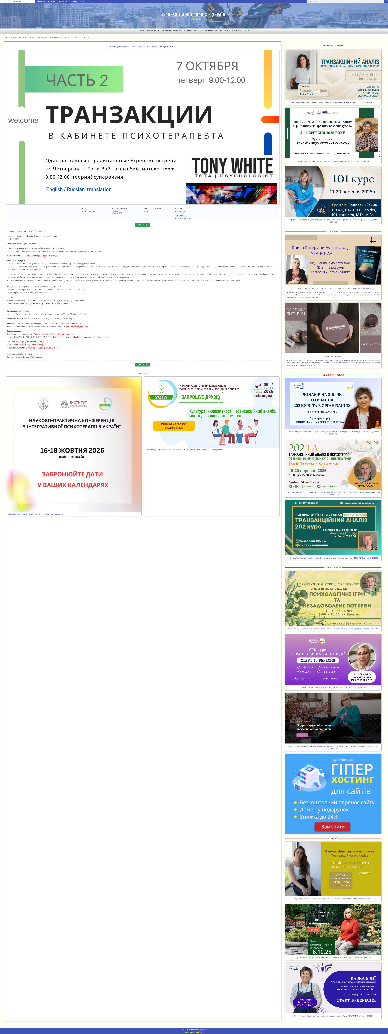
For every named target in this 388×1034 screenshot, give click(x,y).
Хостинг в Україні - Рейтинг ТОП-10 (194, 1032)
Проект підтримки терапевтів (235, 30)
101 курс (147, 30)
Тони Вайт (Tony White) (88, 211)
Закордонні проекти (220, 30)
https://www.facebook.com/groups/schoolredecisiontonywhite (85, 337)
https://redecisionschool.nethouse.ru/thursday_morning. (50, 334)
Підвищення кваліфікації (164, 30)
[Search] (385, 1)
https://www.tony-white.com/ (31, 341)
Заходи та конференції (179, 30)
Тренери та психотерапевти (206, 30)
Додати (247, 30)
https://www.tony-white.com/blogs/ (30, 344)
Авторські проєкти (192, 30)
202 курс (153, 30)
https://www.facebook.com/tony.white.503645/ (40, 348)
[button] (41, 1)
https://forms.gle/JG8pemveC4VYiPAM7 (42, 256)
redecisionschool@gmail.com (184, 218)
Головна (141, 30)
